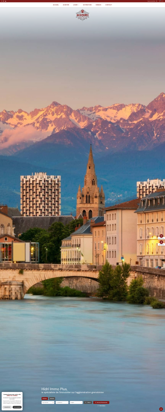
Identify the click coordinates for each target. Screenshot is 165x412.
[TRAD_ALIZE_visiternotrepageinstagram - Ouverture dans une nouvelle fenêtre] (3, 1)
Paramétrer (7, 407)
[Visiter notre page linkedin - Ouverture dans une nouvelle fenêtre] (5, 1)
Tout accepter (17, 407)
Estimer (52, 398)
